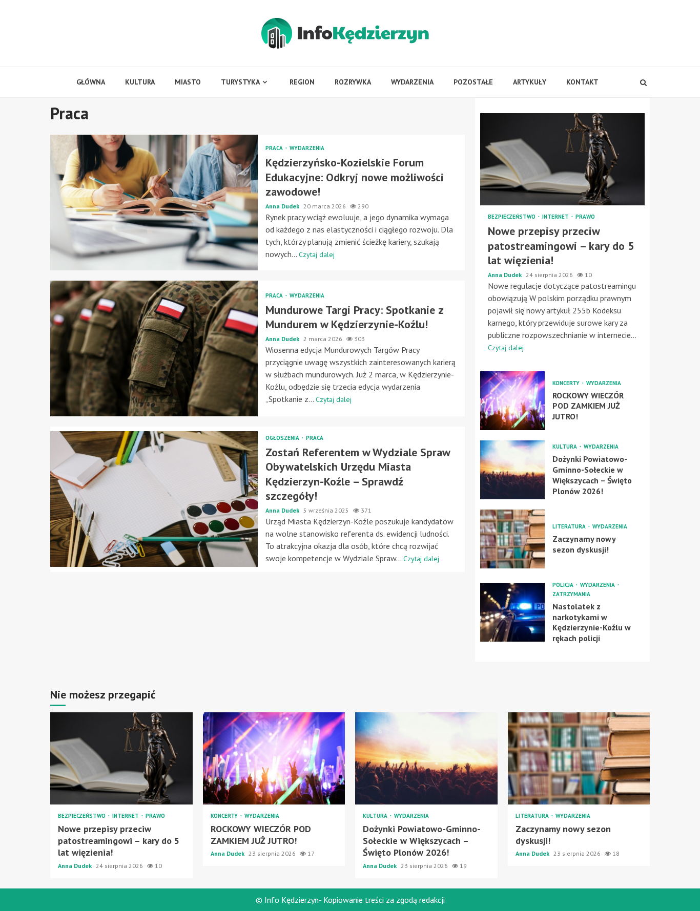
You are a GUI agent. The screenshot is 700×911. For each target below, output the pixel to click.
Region (302, 82)
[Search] (643, 82)
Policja (563, 585)
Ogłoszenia (283, 438)
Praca (274, 148)
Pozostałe (473, 82)
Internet (556, 217)
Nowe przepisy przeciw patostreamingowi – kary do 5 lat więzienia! (562, 159)
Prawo (585, 217)
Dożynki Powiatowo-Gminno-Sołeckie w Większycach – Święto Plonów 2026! (512, 469)
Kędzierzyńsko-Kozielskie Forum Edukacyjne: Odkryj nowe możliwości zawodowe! (154, 202)
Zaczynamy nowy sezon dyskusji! (512, 539)
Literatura (569, 526)
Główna (90, 82)
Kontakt (582, 82)
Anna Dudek (283, 206)
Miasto (188, 82)
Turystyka (240, 82)
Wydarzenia (412, 82)
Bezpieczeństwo (512, 217)
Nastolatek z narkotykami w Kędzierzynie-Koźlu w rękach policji (512, 612)
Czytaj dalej (317, 254)
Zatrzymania (571, 594)
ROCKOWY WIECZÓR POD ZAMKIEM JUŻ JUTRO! (512, 400)
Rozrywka (353, 82)
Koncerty (566, 383)
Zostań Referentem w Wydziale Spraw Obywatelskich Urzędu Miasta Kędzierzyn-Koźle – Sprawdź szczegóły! (154, 499)
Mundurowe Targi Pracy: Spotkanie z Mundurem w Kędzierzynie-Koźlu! (154, 348)
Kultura (140, 82)
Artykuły (529, 82)
